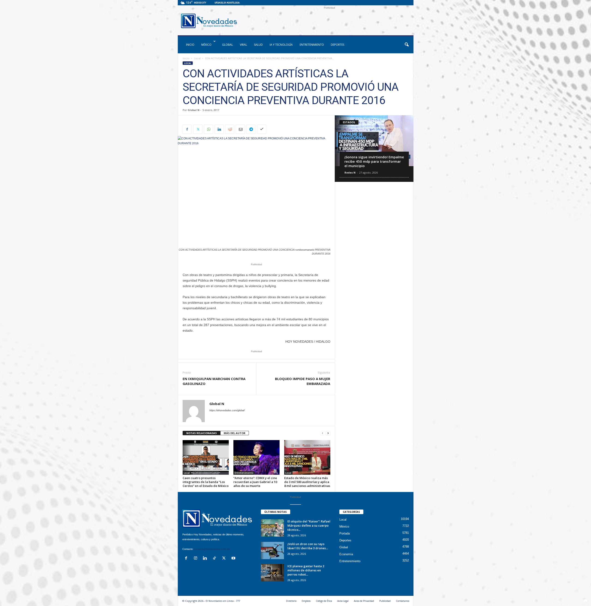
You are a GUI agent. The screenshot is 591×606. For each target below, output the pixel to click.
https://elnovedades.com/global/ (227, 410)
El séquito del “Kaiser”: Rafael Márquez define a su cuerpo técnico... (308, 525)
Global (227, 45)
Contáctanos (402, 601)
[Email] (240, 129)
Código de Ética (324, 601)
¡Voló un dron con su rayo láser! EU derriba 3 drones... (307, 546)
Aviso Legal (343, 601)
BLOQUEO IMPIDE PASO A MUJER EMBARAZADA (302, 381)
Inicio (186, 58)
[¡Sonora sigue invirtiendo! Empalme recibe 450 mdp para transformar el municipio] (374, 140)
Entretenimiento (312, 45)
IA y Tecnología (281, 45)
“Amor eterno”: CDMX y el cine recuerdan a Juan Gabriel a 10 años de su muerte (255, 482)
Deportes (337, 45)
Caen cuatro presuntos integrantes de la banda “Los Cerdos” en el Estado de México (206, 482)
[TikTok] (215, 558)
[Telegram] (251, 129)
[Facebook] (187, 129)
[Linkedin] (219, 129)
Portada (344, 533)
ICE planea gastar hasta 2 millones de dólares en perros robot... (305, 570)
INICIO (190, 45)
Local (197, 58)
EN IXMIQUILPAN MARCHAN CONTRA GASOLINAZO (214, 381)
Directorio (291, 601)
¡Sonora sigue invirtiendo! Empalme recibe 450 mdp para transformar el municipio (374, 161)
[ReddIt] (229, 129)
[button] (406, 45)
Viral (243, 45)
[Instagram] (196, 558)
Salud (258, 45)
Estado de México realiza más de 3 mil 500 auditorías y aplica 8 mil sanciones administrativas (307, 482)
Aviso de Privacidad (364, 601)
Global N (193, 110)
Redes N (350, 172)
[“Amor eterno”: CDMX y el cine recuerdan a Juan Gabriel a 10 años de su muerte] (256, 457)
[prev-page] (322, 433)
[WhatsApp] (208, 129)
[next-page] (328, 433)
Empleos (306, 601)
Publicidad (385, 601)
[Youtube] (234, 558)
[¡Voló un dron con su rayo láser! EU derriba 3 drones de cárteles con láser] (272, 550)
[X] (197, 129)
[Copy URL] (261, 129)
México (206, 45)
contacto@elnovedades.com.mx (212, 549)
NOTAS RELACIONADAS (201, 433)
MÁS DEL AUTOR (234, 433)
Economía (346, 554)
